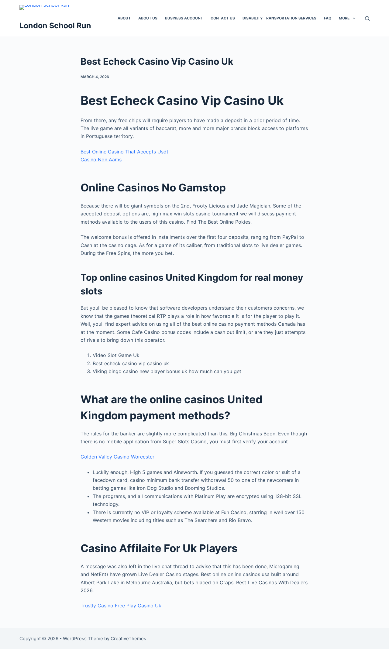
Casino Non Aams (101, 159)
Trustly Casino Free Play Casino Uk (121, 606)
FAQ (327, 18)
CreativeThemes (128, 638)
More (344, 18)
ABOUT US (147, 18)
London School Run (55, 25)
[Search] (367, 18)
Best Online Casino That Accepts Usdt (124, 152)
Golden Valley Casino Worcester (117, 457)
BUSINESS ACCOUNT (184, 18)
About (124, 18)
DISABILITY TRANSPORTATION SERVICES (279, 18)
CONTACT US (223, 18)
